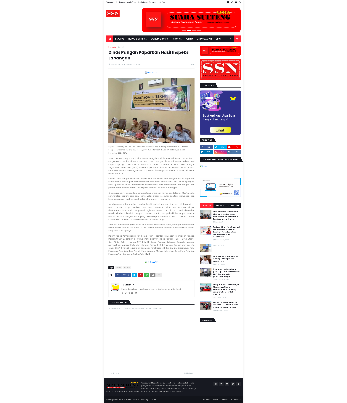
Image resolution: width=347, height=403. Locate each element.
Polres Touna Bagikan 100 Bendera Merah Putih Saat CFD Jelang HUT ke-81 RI (225, 304)
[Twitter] (134, 275)
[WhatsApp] (146, 275)
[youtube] (132, 293)
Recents (220, 205)
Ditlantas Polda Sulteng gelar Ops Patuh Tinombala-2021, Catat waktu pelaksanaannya (226, 273)
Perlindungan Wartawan (147, 2)
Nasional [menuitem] (176, 39)
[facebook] (122, 293)
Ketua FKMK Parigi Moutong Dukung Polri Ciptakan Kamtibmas (226, 258)
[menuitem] (109, 38)
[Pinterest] (140, 275)
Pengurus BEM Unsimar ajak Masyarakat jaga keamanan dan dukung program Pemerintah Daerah (226, 289)
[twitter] (125, 293)
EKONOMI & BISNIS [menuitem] (159, 39)
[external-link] (136, 293)
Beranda (112, 47)
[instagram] (129, 293)
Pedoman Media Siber (127, 2)
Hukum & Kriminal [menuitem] (137, 39)
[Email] (152, 275)
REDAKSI (206, 400)
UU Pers (162, 2)
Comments (234, 205)
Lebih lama (188, 373)
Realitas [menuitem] (119, 39)
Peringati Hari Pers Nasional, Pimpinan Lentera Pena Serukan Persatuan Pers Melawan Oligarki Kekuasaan (226, 232)
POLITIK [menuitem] (189, 39)
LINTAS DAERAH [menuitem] (204, 39)
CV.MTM (152, 400)
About (215, 400)
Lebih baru (114, 373)
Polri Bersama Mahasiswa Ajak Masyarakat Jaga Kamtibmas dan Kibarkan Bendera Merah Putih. (225, 215)
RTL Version (236, 400)
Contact (224, 400)
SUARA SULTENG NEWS (127, 400)
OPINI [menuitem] (218, 39)
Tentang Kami (111, 2)
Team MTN (127, 284)
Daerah (121, 47)
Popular (207, 205)
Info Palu (127, 268)
